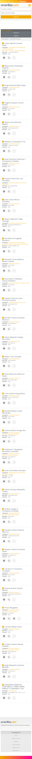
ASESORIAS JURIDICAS (7, 49)
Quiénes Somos (16, 738)
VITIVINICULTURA (24, 283)
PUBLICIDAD (5, 184)
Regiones (16, 35)
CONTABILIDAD (12, 691)
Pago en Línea (15, 747)
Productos (16, 741)
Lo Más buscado (16, 744)
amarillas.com (10, 5)
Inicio (16, 735)
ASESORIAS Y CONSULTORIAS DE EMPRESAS (13, 50)
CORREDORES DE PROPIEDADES (16, 47)
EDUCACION (23, 182)
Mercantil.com (16, 750)
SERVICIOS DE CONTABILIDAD (10, 455)
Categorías (16, 32)
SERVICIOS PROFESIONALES (21, 244)
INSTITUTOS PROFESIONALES (10, 611)
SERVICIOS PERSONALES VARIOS (10, 434)
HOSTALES (23, 302)
